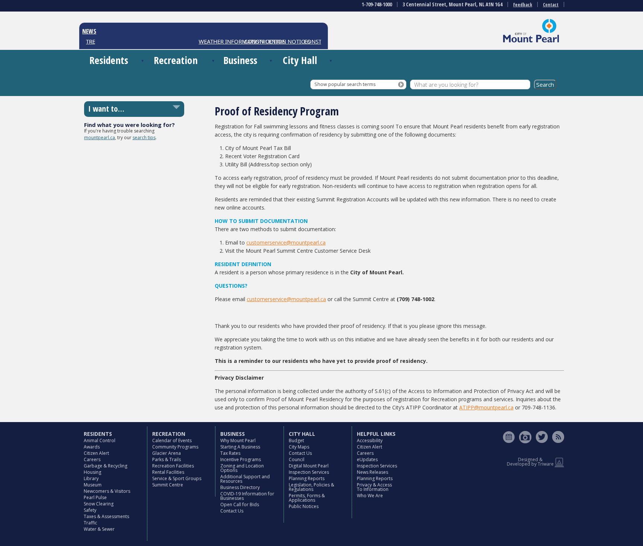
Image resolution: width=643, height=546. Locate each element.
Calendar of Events (172, 440)
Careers (92, 459)
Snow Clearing (98, 504)
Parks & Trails (166, 459)
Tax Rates (230, 453)
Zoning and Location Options (242, 468)
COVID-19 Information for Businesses (247, 496)
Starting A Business (240, 447)
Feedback (522, 4)
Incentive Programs (240, 459)
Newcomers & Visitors (107, 491)
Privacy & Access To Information (374, 487)
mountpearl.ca (99, 137)
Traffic (90, 523)
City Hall (300, 60)
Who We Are (370, 495)
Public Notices (304, 506)
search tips (144, 137)
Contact (551, 4)
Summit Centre (167, 485)
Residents (108, 60)
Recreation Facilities (173, 466)
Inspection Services (309, 472)
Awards (92, 447)
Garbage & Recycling (105, 466)
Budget (296, 440)
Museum (93, 485)
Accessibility (370, 440)
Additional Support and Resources (245, 478)
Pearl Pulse (95, 497)
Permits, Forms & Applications (307, 497)
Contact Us (231, 511)
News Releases (372, 472)
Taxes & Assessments (106, 516)
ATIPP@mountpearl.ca (486, 407)
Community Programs (175, 447)
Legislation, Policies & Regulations (311, 487)
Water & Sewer (99, 529)
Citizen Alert (96, 453)
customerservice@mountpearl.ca (286, 242)
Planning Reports (306, 478)
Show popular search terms (344, 84)
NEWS (89, 31)
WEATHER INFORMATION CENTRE (236, 41)
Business (240, 60)
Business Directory (240, 487)
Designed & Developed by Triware (530, 461)
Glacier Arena (166, 453)
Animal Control (99, 440)
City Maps (299, 447)
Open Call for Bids (239, 504)
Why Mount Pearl (238, 440)
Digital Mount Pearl (309, 466)
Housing (92, 472)
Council (296, 459)
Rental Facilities (168, 472)
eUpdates (367, 459)
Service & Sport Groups (176, 478)
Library (91, 478)
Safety (90, 510)
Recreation (176, 60)
